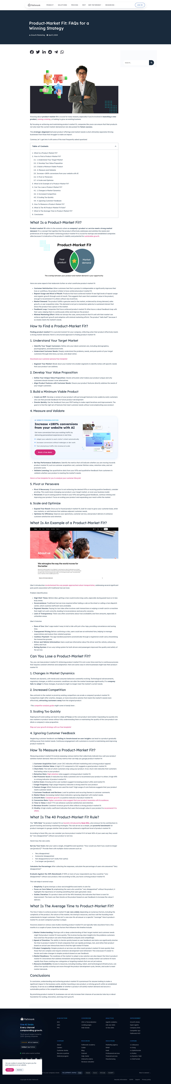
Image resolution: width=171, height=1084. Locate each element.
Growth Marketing (38, 35)
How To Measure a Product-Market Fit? (49, 204)
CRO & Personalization (88, 1022)
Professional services (113, 1053)
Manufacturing (110, 1059)
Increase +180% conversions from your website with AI (57, 173)
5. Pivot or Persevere (44, 177)
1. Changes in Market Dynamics (49, 191)
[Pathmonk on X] (22, 1059)
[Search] (151, 62)
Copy (79, 1072)
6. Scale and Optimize (45, 180)
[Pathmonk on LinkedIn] (26, 1059)
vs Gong (133, 1047)
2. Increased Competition (46, 194)
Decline (19, 1070)
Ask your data (110, 1025)
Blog (82, 1050)
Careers (59, 1047)
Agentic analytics (111, 1022)
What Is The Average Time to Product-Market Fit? (53, 211)
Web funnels (85, 1028)
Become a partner (63, 1053)
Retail (107, 1047)
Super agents (134, 1025)
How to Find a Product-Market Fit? (47, 156)
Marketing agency (112, 1045)
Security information (120, 1079)
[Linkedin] (44, 52)
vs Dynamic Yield (135, 1056)
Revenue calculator (87, 1062)
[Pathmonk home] (28, 1019)
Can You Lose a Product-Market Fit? (48, 187)
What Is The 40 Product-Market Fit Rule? (50, 208)
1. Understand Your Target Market (50, 160)
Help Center (85, 1056)
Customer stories (62, 1050)
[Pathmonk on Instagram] (41, 1059)
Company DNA (135, 1028)
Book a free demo (45, 452)
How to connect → (145, 1072)
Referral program (62, 1056)
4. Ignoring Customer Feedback (49, 201)
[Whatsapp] (62, 52)
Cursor (95, 1072)
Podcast (84, 1053)
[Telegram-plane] (56, 52)
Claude (88, 1072)
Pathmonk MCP (135, 1033)
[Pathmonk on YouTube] (36, 1059)
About (59, 1045)
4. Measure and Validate (46, 170)
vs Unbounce (134, 1045)
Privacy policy (146, 1079)
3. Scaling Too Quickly (45, 197)
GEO (58, 1025)
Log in (140, 5)
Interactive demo (87, 1059)
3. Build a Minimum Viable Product (50, 167)
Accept (9, 1070)
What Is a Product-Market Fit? (45, 153)
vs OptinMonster (135, 1050)
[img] (35, 5)
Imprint (137, 1079)
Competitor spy (135, 1030)
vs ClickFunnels (135, 1059)
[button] (115, 146)
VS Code (102, 1072)
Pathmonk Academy (88, 1045)
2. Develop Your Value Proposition (50, 163)
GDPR (131, 1079)
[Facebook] (32, 52)
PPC (58, 1028)
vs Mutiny (133, 1053)
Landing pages (86, 1025)
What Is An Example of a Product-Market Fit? (51, 184)
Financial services (111, 1056)
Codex (83, 1047)
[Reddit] (50, 52)
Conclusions (39, 214)
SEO (58, 1022)
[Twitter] (38, 52)
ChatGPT (110, 1072)
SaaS (107, 1050)
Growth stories (135, 1022)
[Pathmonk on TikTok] (31, 1059)
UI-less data (110, 1028)
